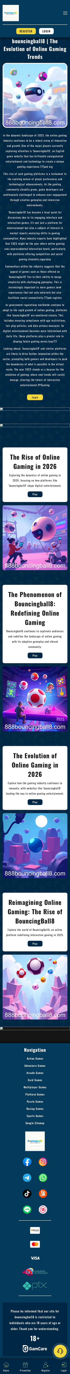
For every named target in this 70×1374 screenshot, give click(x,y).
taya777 (52, 341)
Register (26, 31)
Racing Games (35, 1109)
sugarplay (45, 259)
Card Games (35, 1080)
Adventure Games (35, 1066)
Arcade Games (35, 1073)
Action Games (35, 1058)
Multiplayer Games (35, 1087)
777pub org (46, 167)
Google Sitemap (35, 1123)
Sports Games (35, 1116)
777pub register (53, 298)
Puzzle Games (35, 1101)
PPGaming (44, 385)
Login (46, 31)
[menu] (65, 13)
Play (35, 494)
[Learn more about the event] (35, 409)
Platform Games (35, 1094)
